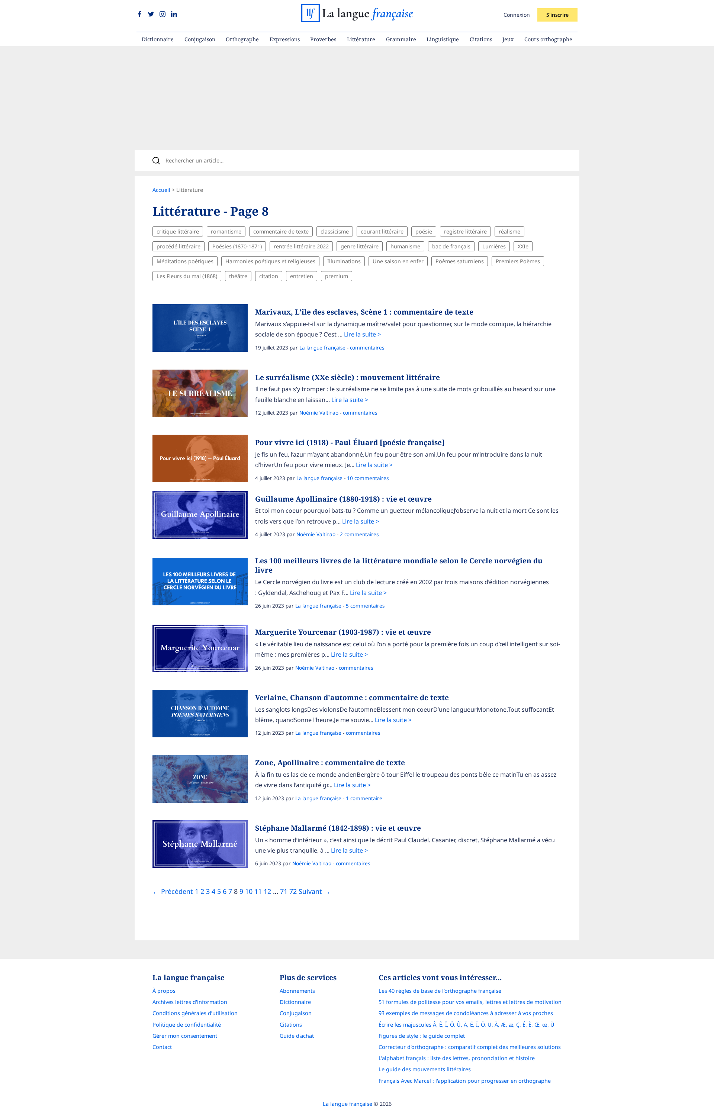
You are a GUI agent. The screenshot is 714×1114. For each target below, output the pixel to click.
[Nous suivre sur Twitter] (152, 14)
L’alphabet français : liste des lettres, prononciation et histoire (457, 1058)
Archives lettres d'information (189, 1001)
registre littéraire (465, 231)
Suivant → (315, 891)
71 (283, 891)
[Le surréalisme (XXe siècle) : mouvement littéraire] (203, 395)
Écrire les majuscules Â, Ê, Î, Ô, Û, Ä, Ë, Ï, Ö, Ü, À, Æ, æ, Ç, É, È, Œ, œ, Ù (466, 1024)
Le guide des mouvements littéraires (425, 1069)
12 (267, 891)
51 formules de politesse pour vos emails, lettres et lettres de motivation (470, 1001)
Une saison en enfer (398, 261)
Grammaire (401, 39)
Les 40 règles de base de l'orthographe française (440, 990)
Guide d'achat (297, 1035)
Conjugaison (199, 39)
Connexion (517, 14)
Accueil (161, 189)
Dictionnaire (158, 39)
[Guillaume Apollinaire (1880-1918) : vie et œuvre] (203, 516)
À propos (164, 990)
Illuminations (344, 261)
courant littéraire (382, 231)
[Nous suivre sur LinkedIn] (174, 14)
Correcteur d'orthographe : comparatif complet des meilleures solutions (470, 1046)
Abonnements (297, 990)
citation (268, 276)
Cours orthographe (548, 39)
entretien (301, 276)
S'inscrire (557, 14)
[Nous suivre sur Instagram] (163, 14)
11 (258, 891)
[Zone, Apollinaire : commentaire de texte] (203, 780)
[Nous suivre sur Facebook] (140, 14)
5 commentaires (365, 605)
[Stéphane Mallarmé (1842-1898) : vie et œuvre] (203, 846)
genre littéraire (360, 246)
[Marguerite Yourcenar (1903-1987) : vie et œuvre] (203, 650)
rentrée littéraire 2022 (301, 246)
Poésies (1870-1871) (237, 246)
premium (336, 276)
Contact (162, 1046)
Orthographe (242, 39)
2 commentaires (359, 534)
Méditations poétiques (185, 261)
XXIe (523, 246)
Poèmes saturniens (459, 261)
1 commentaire (364, 798)
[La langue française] (357, 19)
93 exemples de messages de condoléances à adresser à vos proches (466, 1013)
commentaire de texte (281, 231)
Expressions (285, 39)
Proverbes (323, 39)
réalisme (509, 231)
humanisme (405, 246)
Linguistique (443, 39)
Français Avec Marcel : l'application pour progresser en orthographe (465, 1080)
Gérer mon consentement (184, 1035)
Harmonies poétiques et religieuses (270, 261)
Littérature (361, 39)
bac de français (451, 246)
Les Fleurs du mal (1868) (187, 276)
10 (249, 891)
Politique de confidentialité (186, 1024)
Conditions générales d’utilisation (195, 1013)
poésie (423, 231)
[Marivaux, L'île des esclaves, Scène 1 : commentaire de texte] (203, 329)
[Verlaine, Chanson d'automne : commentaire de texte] (203, 715)
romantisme (226, 231)
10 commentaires (368, 478)
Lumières (494, 246)
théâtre (238, 276)
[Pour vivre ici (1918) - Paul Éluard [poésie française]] (203, 460)
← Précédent (172, 891)
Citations (481, 39)
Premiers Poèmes (518, 261)
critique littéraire (178, 231)
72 (293, 891)
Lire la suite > (362, 334)
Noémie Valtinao (318, 412)
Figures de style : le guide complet (422, 1035)
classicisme (335, 231)
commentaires (367, 347)
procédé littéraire (178, 246)
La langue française (322, 347)
